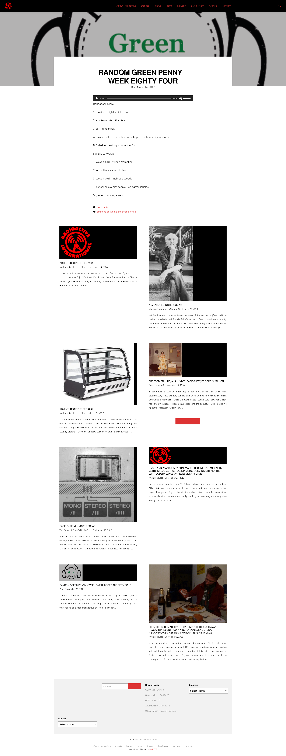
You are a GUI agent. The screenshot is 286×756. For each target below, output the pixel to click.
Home (169, 5)
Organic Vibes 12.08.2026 (157, 695)
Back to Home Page (188, 421)
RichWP (153, 749)
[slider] (187, 98)
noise (133, 211)
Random (226, 5)
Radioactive (103, 207)
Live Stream (197, 5)
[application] (143, 98)
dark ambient (114, 211)
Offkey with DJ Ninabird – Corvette (160, 711)
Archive (213, 5)
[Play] (96, 98)
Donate (145, 5)
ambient (101, 211)
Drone (125, 211)
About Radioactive (126, 5)
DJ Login (181, 5)
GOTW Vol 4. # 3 (152, 700)
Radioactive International (146, 739)
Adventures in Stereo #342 (157, 705)
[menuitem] (126, 5)
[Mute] (180, 98)
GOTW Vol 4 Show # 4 (155, 689)
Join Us (157, 5)
